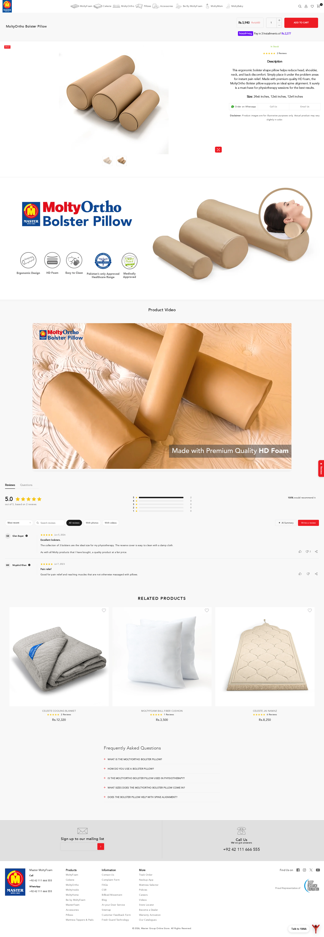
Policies (143, 889)
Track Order (145, 874)
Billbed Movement (112, 894)
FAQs (105, 885)
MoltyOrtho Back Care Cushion (162, 711)
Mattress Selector (148, 885)
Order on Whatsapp (245, 106)
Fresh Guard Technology (115, 919)
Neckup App (146, 879)
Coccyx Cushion (265, 711)
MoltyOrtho (127, 6)
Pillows (147, 6)
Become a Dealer (148, 909)
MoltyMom (217, 6)
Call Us (273, 106)
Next (221, 99)
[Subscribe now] (100, 846)
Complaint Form (111, 879)
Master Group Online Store (155, 928)
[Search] (300, 6)
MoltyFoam (86, 6)
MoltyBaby (237, 6)
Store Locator (146, 904)
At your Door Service (113, 904)
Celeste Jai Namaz (59, 711)
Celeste (107, 6)
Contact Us (108, 874)
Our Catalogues (148, 919)
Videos (143, 900)
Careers (143, 894)
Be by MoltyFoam (192, 6)
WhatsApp (34, 886)
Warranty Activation (150, 915)
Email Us (304, 106)
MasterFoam (73, 904)
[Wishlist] (312, 6)
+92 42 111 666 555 (241, 849)
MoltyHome (72, 894)
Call (31, 875)
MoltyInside (72, 889)
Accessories (166, 6)
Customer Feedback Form (116, 915)
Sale (7, 47)
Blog (104, 900)
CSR (104, 889)
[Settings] (306, 6)
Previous (6, 99)
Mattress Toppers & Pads (79, 919)
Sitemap (106, 909)
